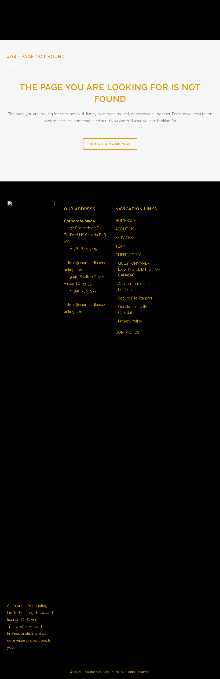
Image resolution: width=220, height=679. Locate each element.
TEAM (120, 246)
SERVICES (124, 238)
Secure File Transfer (135, 298)
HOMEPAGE (125, 220)
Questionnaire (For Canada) (134, 310)
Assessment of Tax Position (134, 287)
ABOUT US (124, 229)
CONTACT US (127, 332)
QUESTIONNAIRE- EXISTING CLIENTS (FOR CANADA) (139, 269)
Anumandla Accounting (102, 672)
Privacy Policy (130, 321)
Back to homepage (110, 144)
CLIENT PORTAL (129, 255)
